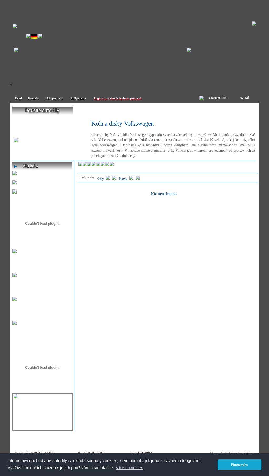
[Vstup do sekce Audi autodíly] (16, 50)
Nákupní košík (218, 97)
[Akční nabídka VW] (165, 111)
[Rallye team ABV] (42, 429)
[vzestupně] (138, 179)
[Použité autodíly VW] (42, 111)
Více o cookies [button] (129, 467)
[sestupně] (131, 179)
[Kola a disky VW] (226, 111)
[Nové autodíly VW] (104, 111)
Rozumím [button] (239, 465)
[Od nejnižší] (114, 179)
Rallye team (78, 98)
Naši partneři (54, 98)
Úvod (18, 98)
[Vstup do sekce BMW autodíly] (189, 50)
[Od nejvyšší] (108, 179)
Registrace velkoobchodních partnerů (117, 98)
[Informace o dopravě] (14, 323)
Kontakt (33, 98)
